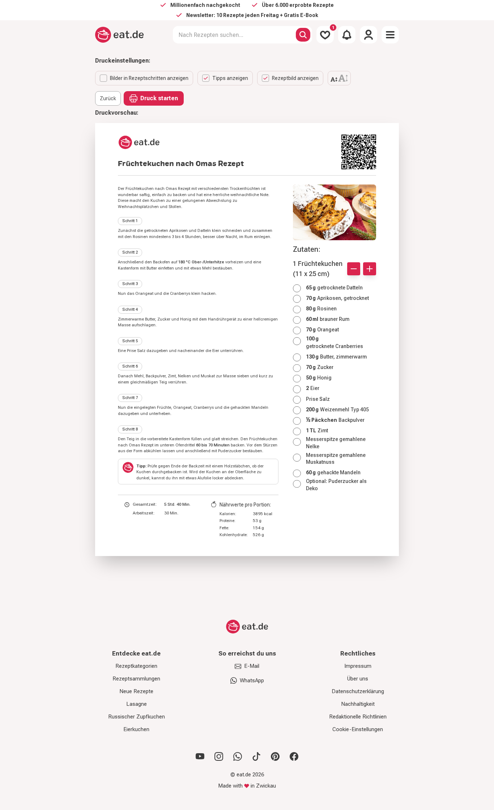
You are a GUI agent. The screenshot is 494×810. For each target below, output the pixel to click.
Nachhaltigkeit (358, 704)
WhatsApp (252, 680)
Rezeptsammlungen (136, 678)
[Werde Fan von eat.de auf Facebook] (294, 756)
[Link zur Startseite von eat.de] (227, 142)
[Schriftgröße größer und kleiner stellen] (339, 78)
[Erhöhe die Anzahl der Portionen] (369, 268)
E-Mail (251, 666)
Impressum (357, 666)
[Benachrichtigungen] (346, 34)
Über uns (357, 678)
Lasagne (136, 704)
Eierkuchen (136, 729)
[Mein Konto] (368, 34)
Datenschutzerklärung (358, 691)
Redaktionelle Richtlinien (358, 716)
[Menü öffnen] (390, 34)
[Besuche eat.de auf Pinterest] (275, 756)
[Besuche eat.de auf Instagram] (219, 756)
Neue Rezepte (136, 691)
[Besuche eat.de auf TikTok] (256, 756)
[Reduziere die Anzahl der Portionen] (353, 268)
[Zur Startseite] (119, 35)
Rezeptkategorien (136, 666)
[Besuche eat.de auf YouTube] (200, 756)
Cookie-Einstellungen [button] (357, 729)
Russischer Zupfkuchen (136, 716)
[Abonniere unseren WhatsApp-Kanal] (237, 756)
